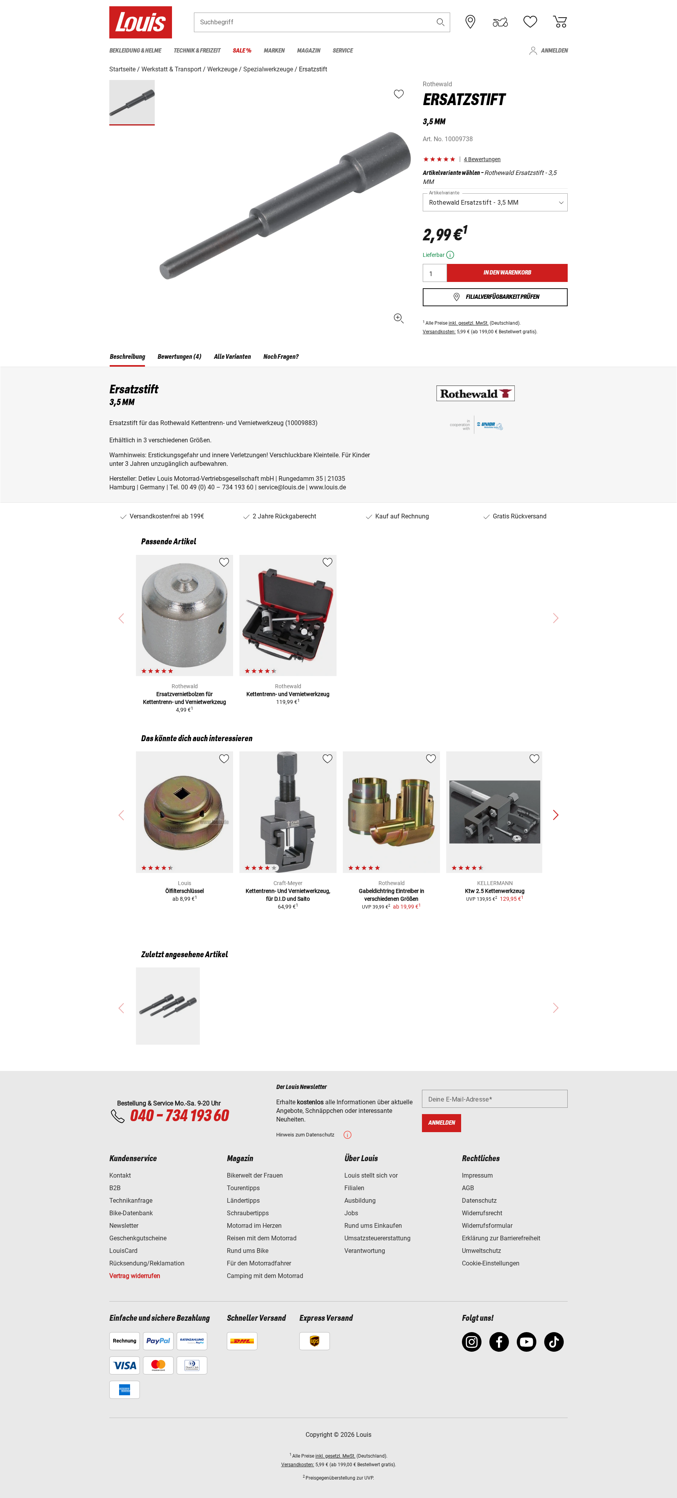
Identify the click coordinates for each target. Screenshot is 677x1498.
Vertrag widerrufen (134, 1276)
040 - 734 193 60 (179, 1116)
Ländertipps (243, 1200)
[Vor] (555, 815)
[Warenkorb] (560, 22)
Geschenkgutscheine (138, 1238)
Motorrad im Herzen (254, 1225)
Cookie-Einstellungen (491, 1263)
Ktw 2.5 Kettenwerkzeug (495, 891)
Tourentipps (243, 1188)
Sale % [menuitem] (242, 50)
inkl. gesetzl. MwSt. (469, 323)
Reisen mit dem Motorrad (262, 1238)
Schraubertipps (248, 1213)
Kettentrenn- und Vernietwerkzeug (287, 694)
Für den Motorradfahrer (259, 1263)
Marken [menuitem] (274, 50)
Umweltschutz (481, 1250)
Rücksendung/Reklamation (147, 1263)
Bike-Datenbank (131, 1213)
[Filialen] (470, 22)
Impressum (477, 1175)
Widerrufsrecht (482, 1213)
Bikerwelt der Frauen (255, 1175)
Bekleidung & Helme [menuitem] (135, 50)
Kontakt (120, 1175)
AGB (468, 1188)
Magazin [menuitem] (308, 50)
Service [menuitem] (343, 50)
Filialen (354, 1188)
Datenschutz (479, 1200)
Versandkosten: (439, 332)
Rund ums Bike (247, 1250)
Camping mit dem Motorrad (265, 1276)
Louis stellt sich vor (371, 1175)
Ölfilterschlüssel (184, 891)
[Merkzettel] (530, 22)
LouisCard (123, 1250)
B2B (115, 1188)
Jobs (351, 1213)
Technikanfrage (130, 1200)
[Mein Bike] (500, 22)
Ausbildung (360, 1200)
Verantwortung (364, 1250)
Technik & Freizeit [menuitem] (197, 50)
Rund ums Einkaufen (373, 1225)
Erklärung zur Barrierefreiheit (501, 1238)
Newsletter (123, 1225)
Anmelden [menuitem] (554, 50)
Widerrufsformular (487, 1225)
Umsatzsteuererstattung (377, 1238)
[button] (440, 22)
